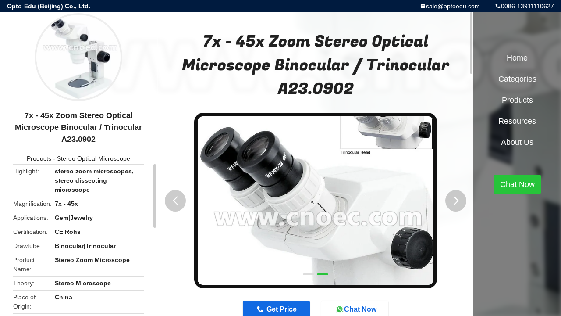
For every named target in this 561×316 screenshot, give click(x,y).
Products (39, 158)
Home (517, 58)
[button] (175, 201)
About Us (517, 142)
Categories (517, 79)
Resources (517, 121)
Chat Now (517, 184)
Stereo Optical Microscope (93, 158)
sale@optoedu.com (453, 6)
